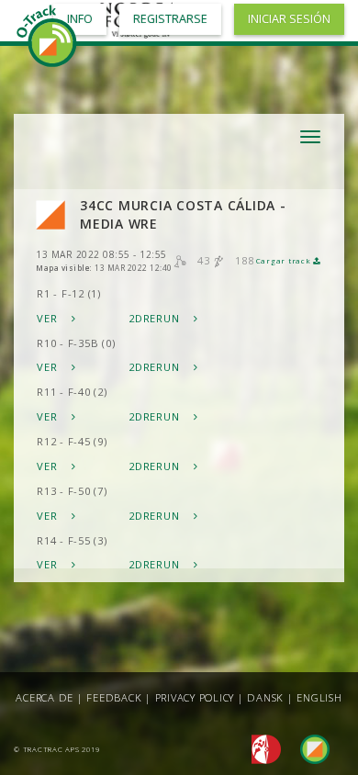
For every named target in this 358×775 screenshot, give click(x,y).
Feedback (113, 697)
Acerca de (44, 697)
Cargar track (285, 260)
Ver (49, 318)
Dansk (265, 697)
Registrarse (170, 19)
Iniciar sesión (289, 19)
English (318, 697)
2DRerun (156, 318)
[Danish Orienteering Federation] (261, 748)
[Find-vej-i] (307, 748)
